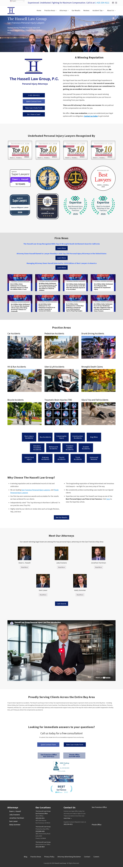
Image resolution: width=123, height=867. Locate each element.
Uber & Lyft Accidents (54, 366)
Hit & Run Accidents (16, 366)
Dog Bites (94, 437)
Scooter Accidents (86, 448)
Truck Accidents (78, 458)
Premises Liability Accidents (70, 447)
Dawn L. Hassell (24, 563)
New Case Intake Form (33, 108)
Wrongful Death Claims (92, 366)
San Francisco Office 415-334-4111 (49, 755)
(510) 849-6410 (40, 831)
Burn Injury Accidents (29, 437)
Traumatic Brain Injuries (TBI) (58, 399)
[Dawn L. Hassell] (24, 553)
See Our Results (61, 517)
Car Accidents (13, 333)
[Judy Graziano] (61, 553)
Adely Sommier (80, 590)
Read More (25, 567)
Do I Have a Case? (33, 114)
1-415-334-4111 (102, 2)
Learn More (61, 248)
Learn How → (68, 818)
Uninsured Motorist (94, 458)
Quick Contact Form (33, 101)
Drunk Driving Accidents (92, 333)
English (14, 1)
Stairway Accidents (45, 458)
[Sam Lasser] (43, 581)
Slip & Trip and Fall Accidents (94, 399)
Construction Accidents (77, 437)
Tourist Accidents (61, 458)
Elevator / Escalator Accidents (37, 447)
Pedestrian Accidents (54, 333)
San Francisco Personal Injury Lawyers (36, 490)
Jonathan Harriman (98, 563)
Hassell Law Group (60, 863)
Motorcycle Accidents (53, 448)
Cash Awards (61, 603)
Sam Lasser (43, 590)
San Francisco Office (42, 813)
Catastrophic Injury (61, 437)
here (108, 499)
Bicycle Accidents (15, 399)
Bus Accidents (45, 437)
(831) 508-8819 (40, 847)
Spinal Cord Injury (29, 458)
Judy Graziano (61, 563)
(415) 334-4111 (40, 818)
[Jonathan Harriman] (98, 553)
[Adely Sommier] (80, 581)
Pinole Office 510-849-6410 (74, 755)
